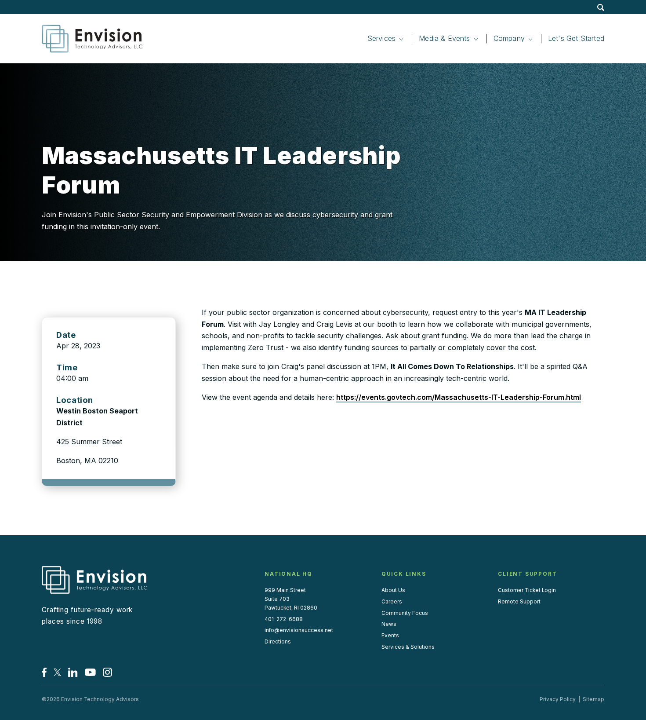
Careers (391, 602)
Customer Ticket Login (527, 590)
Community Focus (404, 613)
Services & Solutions (408, 647)
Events (390, 635)
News (388, 624)
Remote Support (519, 602)
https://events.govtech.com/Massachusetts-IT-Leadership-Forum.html (458, 397)
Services (381, 38)
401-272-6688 (284, 619)
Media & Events (444, 38)
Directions (278, 642)
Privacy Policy (558, 699)
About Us (393, 590)
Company (509, 38)
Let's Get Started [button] (576, 38)
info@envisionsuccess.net (299, 630)
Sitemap (593, 699)
